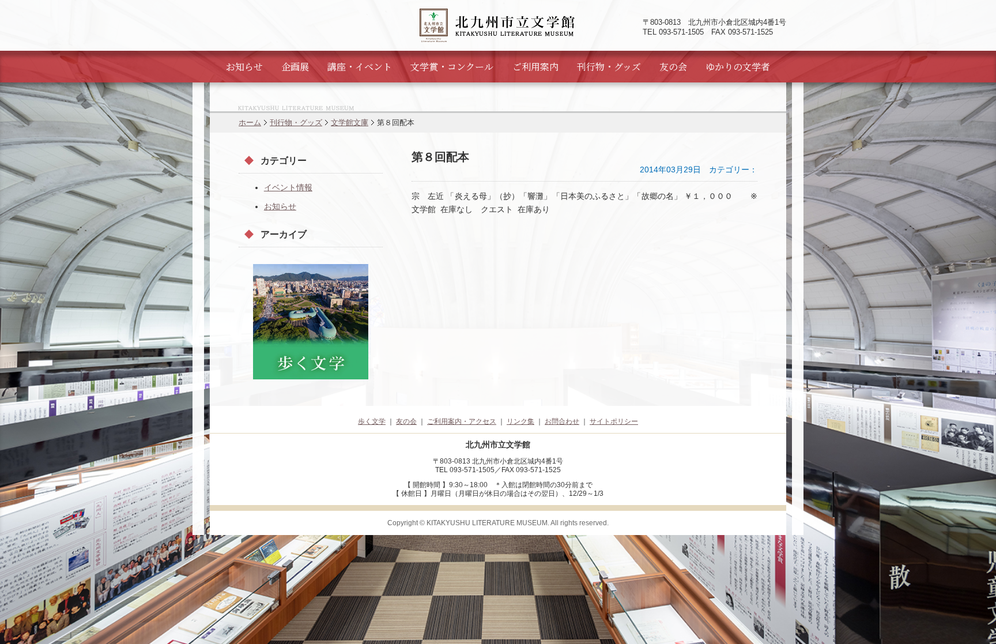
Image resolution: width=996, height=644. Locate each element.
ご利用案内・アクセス (461, 421)
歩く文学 (372, 421)
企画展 (295, 66)
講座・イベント (359, 66)
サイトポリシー (614, 421)
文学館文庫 (349, 122)
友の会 (673, 66)
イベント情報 (288, 187)
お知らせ (244, 66)
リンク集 (520, 421)
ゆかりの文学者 (737, 66)
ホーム (250, 122)
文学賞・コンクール (451, 66)
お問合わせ (562, 421)
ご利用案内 (535, 66)
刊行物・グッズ (609, 66)
